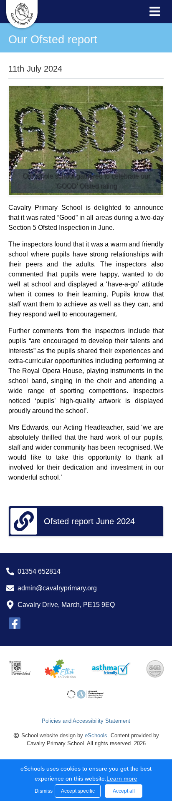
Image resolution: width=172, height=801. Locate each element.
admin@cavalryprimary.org (57, 588)
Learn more (121, 778)
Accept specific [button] (78, 791)
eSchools (96, 735)
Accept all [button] (124, 791)
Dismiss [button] (43, 791)
